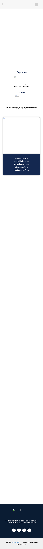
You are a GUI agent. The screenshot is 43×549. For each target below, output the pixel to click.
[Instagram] (24, 530)
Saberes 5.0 (16, 542)
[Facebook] (14, 530)
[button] (36, 4)
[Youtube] (29, 530)
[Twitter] (19, 530)
